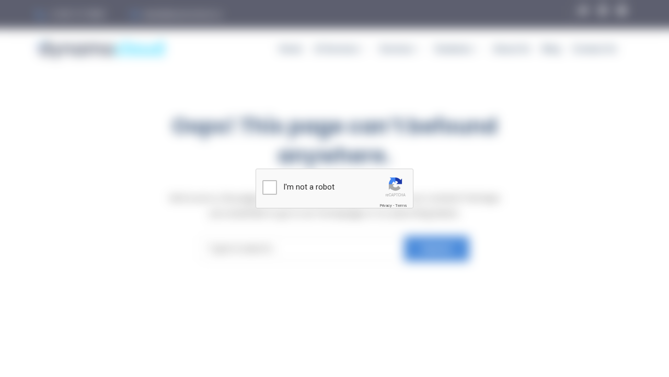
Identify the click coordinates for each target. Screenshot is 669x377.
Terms (401, 205)
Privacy (385, 205)
